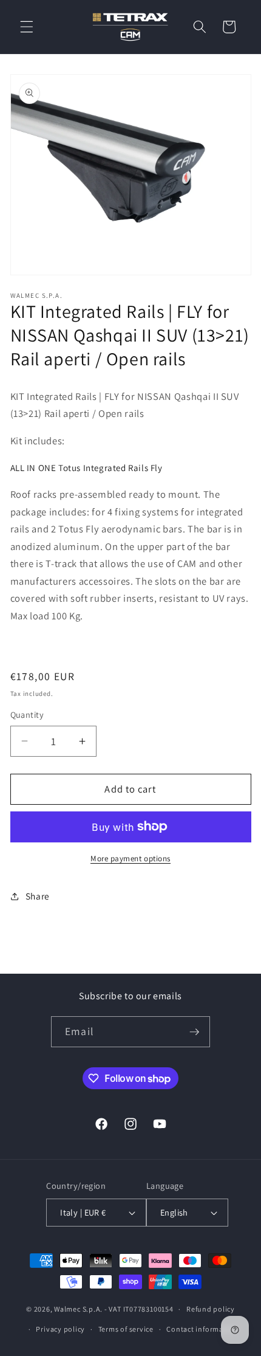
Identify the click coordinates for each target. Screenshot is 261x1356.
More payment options (130, 858)
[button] (26, 26)
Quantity (27, 714)
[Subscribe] (194, 1032)
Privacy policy (60, 1329)
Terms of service (126, 1329)
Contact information (202, 1329)
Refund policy (210, 1308)
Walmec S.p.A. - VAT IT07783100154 (113, 1308)
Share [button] (37, 896)
